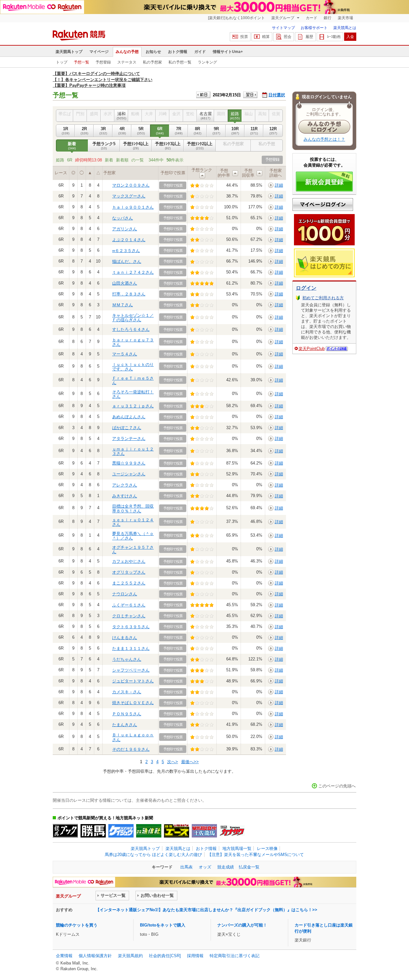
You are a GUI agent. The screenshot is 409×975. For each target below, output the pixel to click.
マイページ (99, 51)
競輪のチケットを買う (76, 925)
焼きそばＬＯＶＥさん (133, 702)
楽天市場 (345, 18)
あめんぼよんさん (128, 416)
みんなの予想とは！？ (324, 139)
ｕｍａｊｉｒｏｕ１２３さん (133, 451)
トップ (61, 62)
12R (273, 130)
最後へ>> (190, 761)
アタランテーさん (128, 438)
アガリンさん (124, 229)
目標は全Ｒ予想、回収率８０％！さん (133, 508)
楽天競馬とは (344, 28)
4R (122, 130)
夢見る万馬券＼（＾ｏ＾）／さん (133, 535)
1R (65, 130)
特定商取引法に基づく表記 (234, 955)
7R (178, 130)
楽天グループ (283, 18)
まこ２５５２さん (128, 583)
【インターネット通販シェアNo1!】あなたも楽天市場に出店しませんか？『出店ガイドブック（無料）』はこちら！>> (206, 909)
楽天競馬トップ (69, 51)
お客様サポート (314, 28)
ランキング (207, 62)
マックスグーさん (128, 196)
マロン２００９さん (131, 185)
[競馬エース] (176, 830)
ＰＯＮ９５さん (126, 713)
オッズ (205, 867)
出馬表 (186, 867)
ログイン (306, 288)
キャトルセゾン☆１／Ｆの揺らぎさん (133, 317)
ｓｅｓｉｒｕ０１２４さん (133, 522)
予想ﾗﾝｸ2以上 (199, 145)
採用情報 (195, 955)
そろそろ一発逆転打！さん (133, 394)
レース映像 (267, 848)
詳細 (279, 185)
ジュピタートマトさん (133, 681)
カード (311, 18)
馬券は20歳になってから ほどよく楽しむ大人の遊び (153, 854)
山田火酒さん (124, 283)
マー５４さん (124, 354)
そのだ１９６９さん (131, 749)
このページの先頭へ (337, 786)
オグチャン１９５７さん (133, 549)
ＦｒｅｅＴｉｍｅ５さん (133, 380)
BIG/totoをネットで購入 (162, 925)
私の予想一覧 (179, 62)
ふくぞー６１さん (128, 605)
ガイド (200, 51)
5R (141, 130)
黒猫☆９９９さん (128, 463)
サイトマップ (283, 28)
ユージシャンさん (128, 474)
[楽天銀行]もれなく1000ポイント (236, 18)
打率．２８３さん (128, 294)
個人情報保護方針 (95, 955)
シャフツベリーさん (131, 670)
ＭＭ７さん (122, 304)
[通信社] (148, 830)
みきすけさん (124, 496)
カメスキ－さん (126, 691)
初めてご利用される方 (323, 297)
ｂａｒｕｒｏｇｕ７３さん (133, 342)
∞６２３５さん (126, 250)
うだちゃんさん (126, 659)
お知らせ (153, 51)
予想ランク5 (103, 145)
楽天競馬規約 (130, 955)
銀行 (327, 18)
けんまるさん (124, 637)
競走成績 (225, 867)
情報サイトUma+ (228, 51)
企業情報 (64, 955)
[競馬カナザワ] (232, 830)
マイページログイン (322, 204)
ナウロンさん (124, 594)
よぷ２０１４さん (128, 239)
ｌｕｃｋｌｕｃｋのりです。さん (133, 366)
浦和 (121, 115)
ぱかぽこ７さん (126, 427)
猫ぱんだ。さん (126, 261)
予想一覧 (81, 62)
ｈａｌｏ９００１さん (133, 207)
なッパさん (122, 218)
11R (254, 130)
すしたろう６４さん (131, 329)
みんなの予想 (127, 51)
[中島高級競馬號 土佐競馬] (204, 830)
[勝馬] (93, 830)
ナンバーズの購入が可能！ (242, 925)
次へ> (172, 761)
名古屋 (205, 115)
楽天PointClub (311, 348)
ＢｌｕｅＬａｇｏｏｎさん (133, 737)
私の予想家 (152, 62)
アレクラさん (124, 485)
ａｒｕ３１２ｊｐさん (133, 406)
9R (216, 130)
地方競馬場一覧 (236, 848)
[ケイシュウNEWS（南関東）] (121, 830)
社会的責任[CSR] (165, 955)
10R (235, 130)
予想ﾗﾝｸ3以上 (168, 145)
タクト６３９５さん (131, 626)
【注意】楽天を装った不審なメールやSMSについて (255, 854)
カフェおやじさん (128, 561)
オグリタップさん (128, 572)
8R (197, 130)
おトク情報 (177, 51)
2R (84, 130)
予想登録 (103, 62)
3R (103, 130)
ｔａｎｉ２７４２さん (133, 272)
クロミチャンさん (128, 616)
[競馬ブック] (65, 830)
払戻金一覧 (249, 867)
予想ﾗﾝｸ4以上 (136, 145)
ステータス (126, 62)
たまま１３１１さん (131, 648)
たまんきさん (124, 724)
